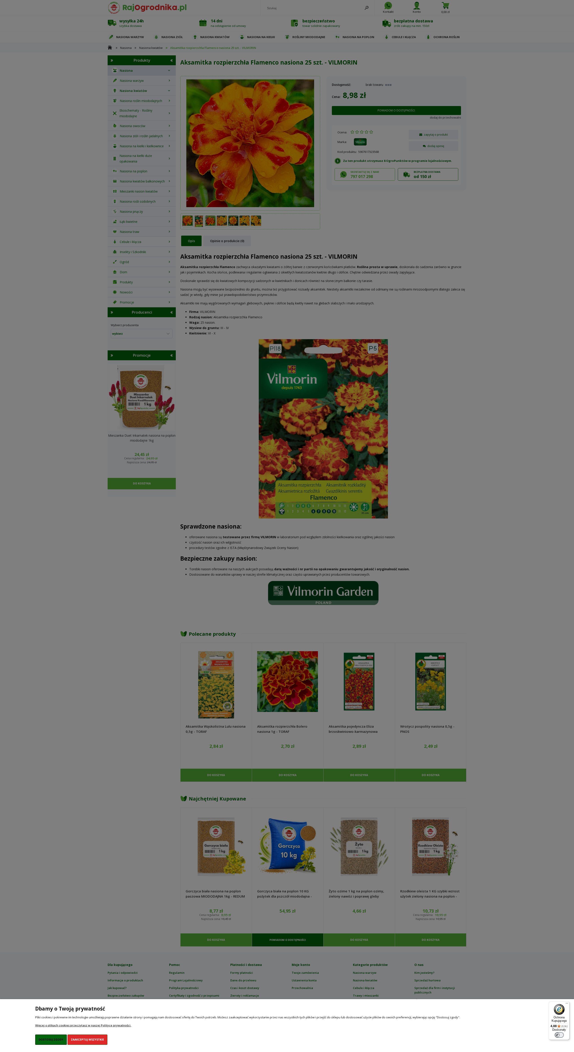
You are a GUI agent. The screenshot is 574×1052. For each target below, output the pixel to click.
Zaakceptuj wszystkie (87, 1039)
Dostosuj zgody (51, 1039)
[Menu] (567, 1004)
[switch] (559, 1035)
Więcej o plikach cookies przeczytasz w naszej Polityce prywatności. (83, 1025)
